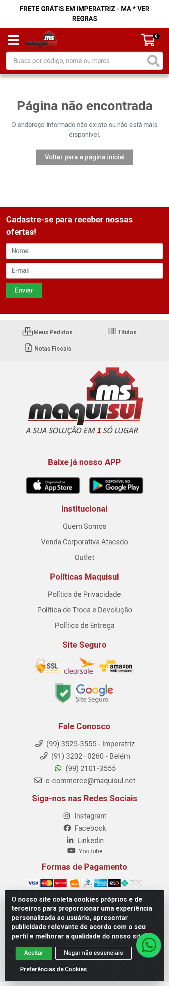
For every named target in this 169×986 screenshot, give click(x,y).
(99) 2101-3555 (90, 768)
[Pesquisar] (153, 60)
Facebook (89, 828)
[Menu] (13, 40)
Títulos (127, 332)
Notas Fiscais (52, 348)
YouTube (90, 851)
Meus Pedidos (52, 332)
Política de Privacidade (84, 594)
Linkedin (90, 840)
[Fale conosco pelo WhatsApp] (148, 945)
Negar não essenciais (93, 953)
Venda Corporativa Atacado (84, 542)
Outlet (84, 557)
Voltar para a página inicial (85, 157)
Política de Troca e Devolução (84, 610)
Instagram (90, 816)
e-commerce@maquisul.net (89, 781)
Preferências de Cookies (53, 969)
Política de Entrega (84, 625)
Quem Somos (85, 526)
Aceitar (33, 953)
